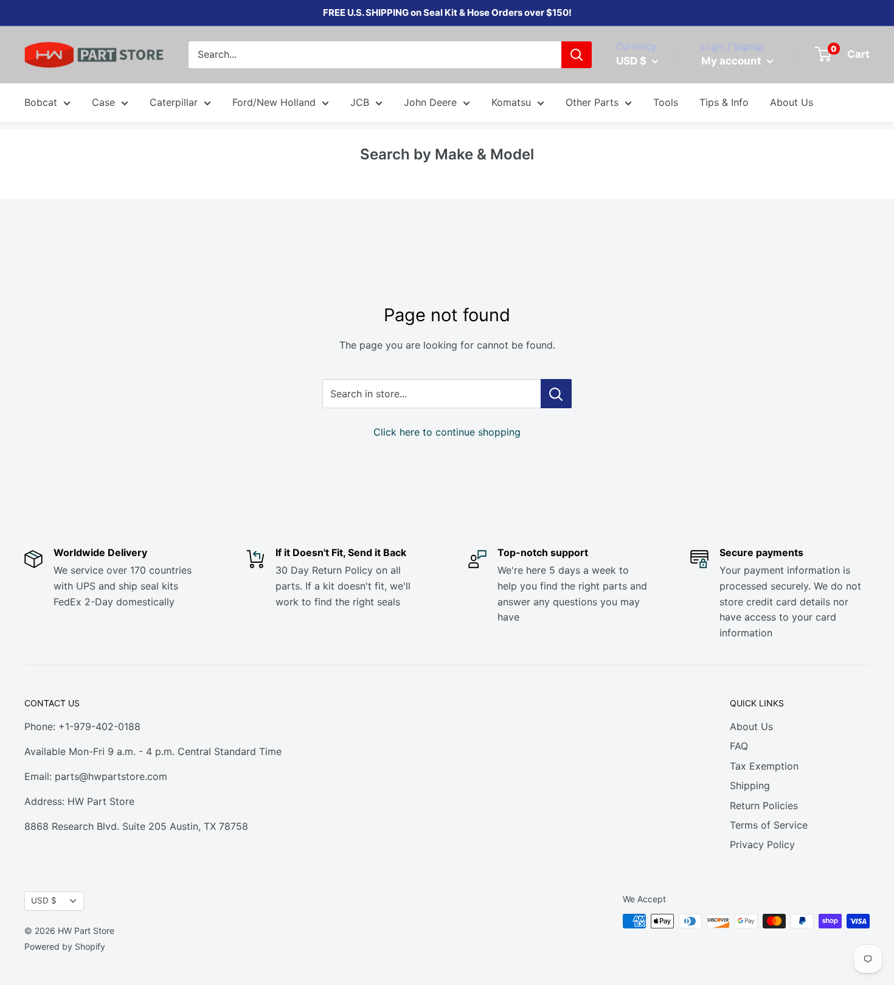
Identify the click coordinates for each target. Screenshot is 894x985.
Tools (665, 102)
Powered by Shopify (64, 946)
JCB (359, 102)
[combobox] (375, 54)
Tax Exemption (764, 766)
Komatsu (511, 102)
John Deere (430, 102)
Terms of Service (769, 825)
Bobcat (40, 102)
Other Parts (592, 102)
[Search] (576, 54)
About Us (791, 102)
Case (103, 102)
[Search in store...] (556, 393)
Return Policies (764, 805)
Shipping (750, 785)
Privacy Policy (762, 844)
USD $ (44, 900)
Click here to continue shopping (447, 432)
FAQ (739, 746)
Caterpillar (174, 102)
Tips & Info (724, 102)
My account (732, 61)
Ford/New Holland (274, 102)
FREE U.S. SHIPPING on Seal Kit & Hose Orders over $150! (447, 12)
